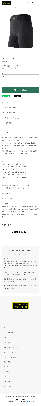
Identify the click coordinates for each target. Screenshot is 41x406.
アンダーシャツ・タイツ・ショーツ (15, 7)
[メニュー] (38, 3)
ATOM (9, 362)
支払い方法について (10, 342)
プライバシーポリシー (10, 352)
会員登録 (6, 372)
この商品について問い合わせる (11, 118)
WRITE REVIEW (19, 232)
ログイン (6, 377)
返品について (6, 102)
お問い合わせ (8, 386)
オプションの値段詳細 (8, 113)
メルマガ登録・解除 (10, 357)
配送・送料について (10, 333)
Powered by (10, 401)
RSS (5, 362)
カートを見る (8, 381)
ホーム (3, 7)
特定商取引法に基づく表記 (10, 108)
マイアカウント (8, 367)
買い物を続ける (6, 123)
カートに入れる (22, 90)
